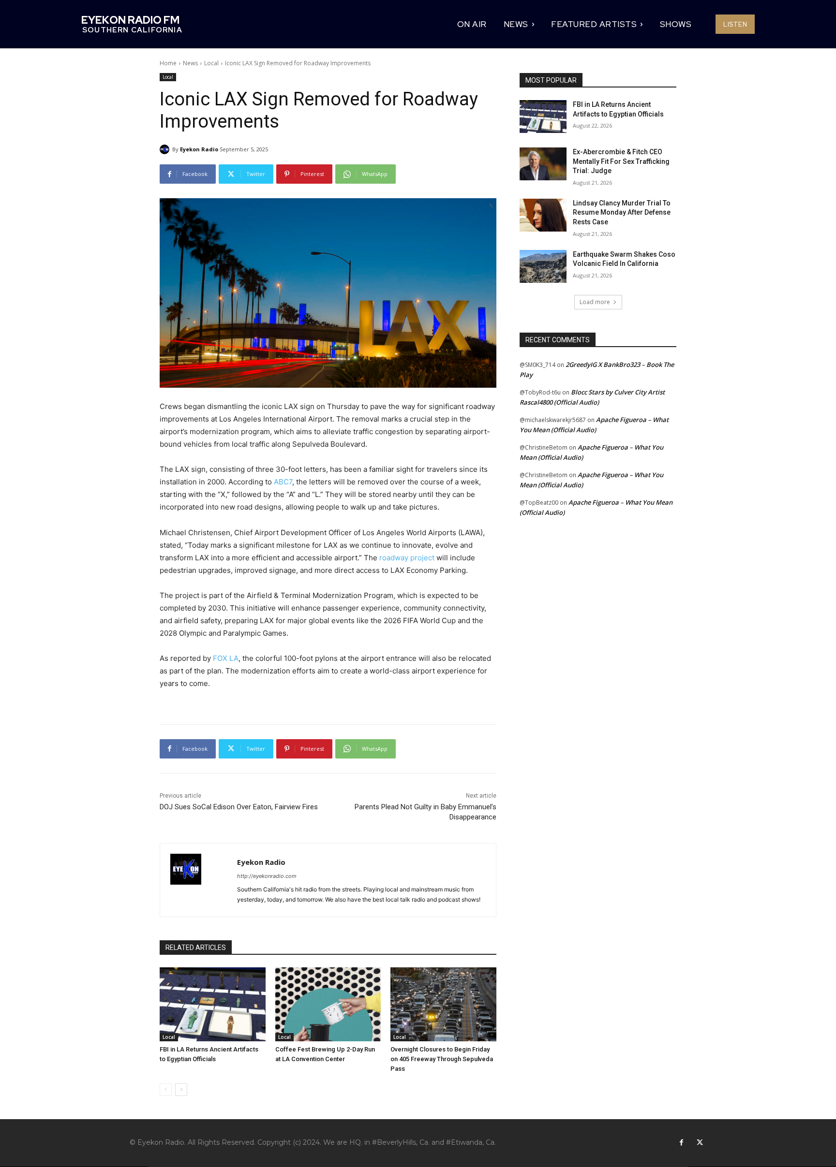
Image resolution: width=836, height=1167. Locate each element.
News (190, 63)
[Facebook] (681, 1143)
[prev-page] (166, 1089)
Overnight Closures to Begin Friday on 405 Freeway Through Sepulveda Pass (441, 1059)
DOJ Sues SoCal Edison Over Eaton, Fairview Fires (239, 806)
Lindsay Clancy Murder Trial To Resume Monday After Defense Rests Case (622, 212)
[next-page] (181, 1089)
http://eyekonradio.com (267, 876)
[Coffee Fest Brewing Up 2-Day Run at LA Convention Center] (328, 1004)
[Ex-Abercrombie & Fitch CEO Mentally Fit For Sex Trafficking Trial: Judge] (543, 163)
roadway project (406, 557)
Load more (595, 302)
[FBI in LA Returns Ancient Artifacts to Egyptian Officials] (213, 1004)
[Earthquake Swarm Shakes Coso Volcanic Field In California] (543, 266)
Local (211, 63)
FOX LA (226, 658)
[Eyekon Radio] (166, 149)
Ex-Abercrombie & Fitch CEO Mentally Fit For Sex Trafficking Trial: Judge (621, 161)
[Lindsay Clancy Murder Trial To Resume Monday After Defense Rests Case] (543, 215)
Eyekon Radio (199, 149)
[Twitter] (699, 1143)
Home (168, 63)
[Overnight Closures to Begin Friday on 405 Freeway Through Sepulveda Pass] (443, 1004)
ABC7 (283, 481)
